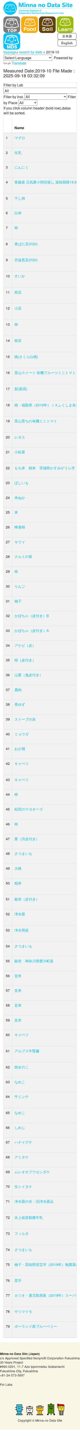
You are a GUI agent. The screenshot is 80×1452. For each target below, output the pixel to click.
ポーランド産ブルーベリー (35, 1326)
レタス (19, 437)
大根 (18, 868)
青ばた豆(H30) (26, 243)
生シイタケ (23, 1186)
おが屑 (19, 748)
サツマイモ (23, 1311)
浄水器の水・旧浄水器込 (34, 1201)
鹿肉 (18, 689)
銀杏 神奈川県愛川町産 (34, 960)
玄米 (18, 975)
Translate (19, 63)
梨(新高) (20, 388)
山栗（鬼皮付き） (28, 674)
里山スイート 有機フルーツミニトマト (45, 372)
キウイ (19, 541)
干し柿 (19, 198)
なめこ (19, 1081)
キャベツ (21, 763)
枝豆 (18, 292)
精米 (18, 883)
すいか (19, 276)
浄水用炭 (21, 930)
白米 (18, 212)
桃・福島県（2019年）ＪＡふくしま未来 (46, 404)
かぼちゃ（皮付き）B (31, 615)
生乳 (18, 152)
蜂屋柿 (19, 527)
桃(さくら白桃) (26, 356)
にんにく (21, 167)
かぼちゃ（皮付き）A (31, 630)
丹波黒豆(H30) (26, 259)
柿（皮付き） (25, 660)
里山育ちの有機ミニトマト (35, 420)
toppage (9, 52)
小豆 (18, 308)
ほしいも (21, 482)
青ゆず (19, 704)
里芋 (18, 1280)
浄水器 (19, 913)
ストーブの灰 (25, 719)
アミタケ (21, 1157)
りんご (19, 586)
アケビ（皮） (25, 645)
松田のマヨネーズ (28, 809)
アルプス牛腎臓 (26, 1050)
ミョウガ (21, 734)
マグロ (19, 137)
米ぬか (19, 497)
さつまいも (23, 853)
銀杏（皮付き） (26, 899)
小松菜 (19, 451)
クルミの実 (23, 556)
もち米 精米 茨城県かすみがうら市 (44, 467)
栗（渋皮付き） (26, 838)
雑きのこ (21, 1067)
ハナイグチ (23, 1142)
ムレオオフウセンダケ (32, 1171)
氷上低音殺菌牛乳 (28, 1217)
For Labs (6, 1384)
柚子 (18, 601)
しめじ (19, 1127)
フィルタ (21, 1233)
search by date (30, 52)
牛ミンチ (21, 1096)
